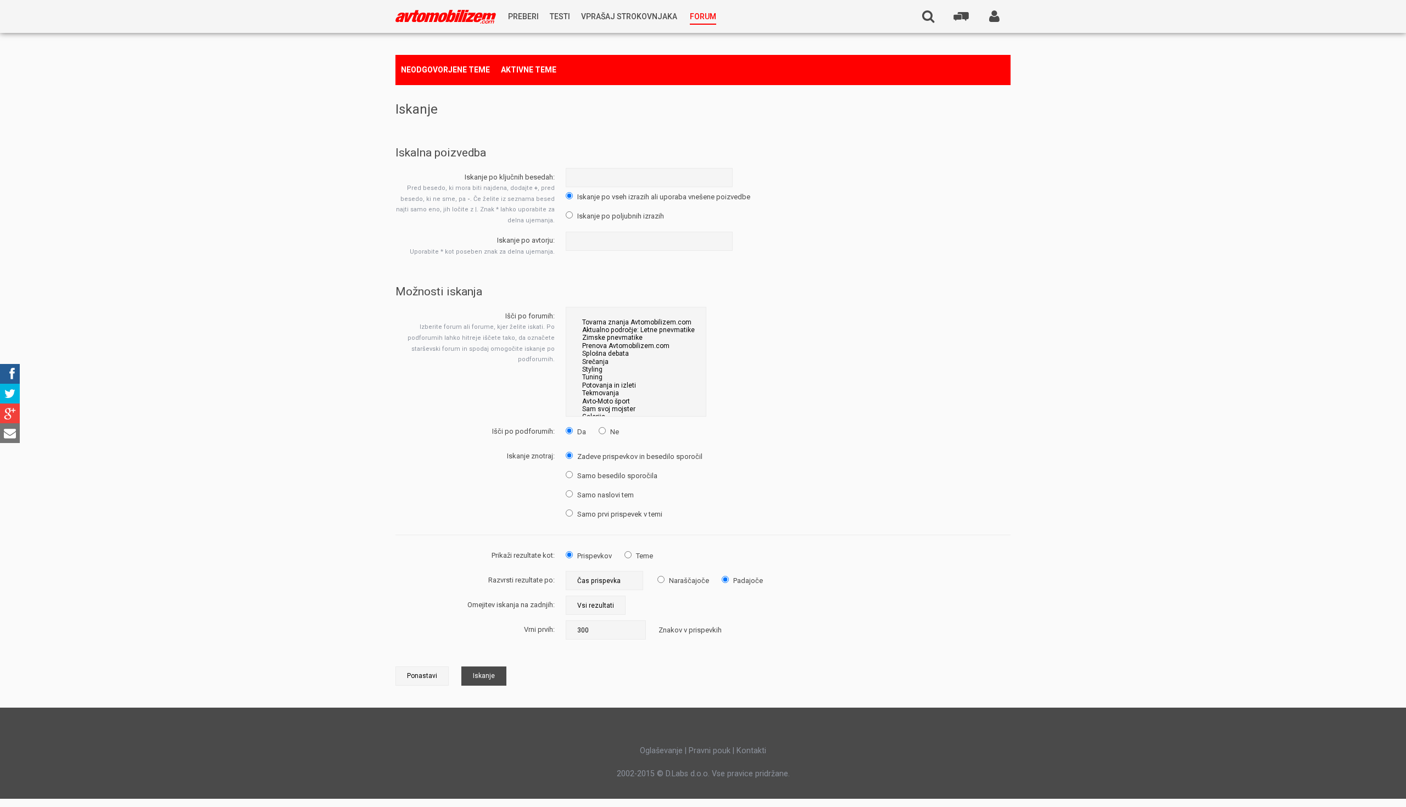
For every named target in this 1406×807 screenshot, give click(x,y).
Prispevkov (594, 556)
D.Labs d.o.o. (688, 773)
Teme (643, 556)
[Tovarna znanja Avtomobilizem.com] (636, 322)
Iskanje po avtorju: (526, 240)
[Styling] (636, 369)
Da (581, 432)
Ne (614, 432)
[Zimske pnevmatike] (636, 337)
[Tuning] (636, 377)
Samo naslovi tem (605, 495)
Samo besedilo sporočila (616, 476)
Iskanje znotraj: (531, 456)
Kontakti (751, 750)
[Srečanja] (636, 362)
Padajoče (747, 580)
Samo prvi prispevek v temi (619, 514)
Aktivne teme (528, 69)
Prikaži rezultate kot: (523, 555)
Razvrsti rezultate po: (521, 580)
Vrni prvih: (539, 629)
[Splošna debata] (636, 353)
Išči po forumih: (530, 316)
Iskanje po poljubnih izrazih (620, 216)
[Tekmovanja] (636, 393)
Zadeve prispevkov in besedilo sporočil (639, 456)
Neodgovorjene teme (445, 69)
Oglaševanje (661, 750)
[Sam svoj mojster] (636, 409)
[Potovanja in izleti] (636, 385)
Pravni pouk (709, 750)
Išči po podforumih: (523, 431)
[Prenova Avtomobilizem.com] (636, 346)
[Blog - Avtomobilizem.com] (445, 17)
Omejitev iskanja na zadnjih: (511, 605)
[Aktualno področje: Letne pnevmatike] (636, 330)
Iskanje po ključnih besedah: (510, 177)
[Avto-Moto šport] (636, 401)
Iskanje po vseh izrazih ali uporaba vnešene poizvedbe (663, 197)
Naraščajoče (688, 580)
